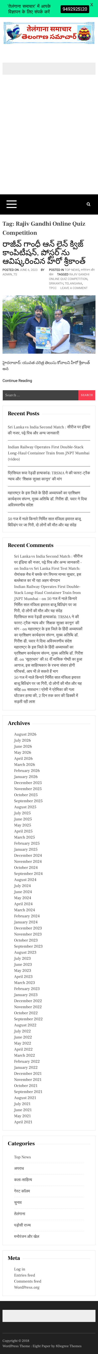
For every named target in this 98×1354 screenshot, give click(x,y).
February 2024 (27, 916)
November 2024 (28, 861)
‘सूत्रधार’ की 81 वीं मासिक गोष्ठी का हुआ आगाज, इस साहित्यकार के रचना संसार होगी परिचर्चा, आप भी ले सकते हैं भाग (48, 665)
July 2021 (22, 1104)
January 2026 (26, 776)
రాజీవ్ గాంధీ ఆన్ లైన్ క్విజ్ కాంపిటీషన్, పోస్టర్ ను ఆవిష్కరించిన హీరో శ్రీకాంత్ (44, 253)
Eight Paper (42, 1346)
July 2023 (22, 958)
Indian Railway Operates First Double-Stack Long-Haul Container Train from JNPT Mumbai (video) (48, 453)
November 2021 (27, 1079)
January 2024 (26, 922)
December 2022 (28, 1001)
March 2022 (24, 1055)
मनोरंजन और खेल (26, 1236)
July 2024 (22, 886)
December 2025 (28, 783)
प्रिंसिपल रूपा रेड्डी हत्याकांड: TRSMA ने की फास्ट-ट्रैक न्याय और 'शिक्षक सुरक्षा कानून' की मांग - (46, 623)
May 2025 (22, 825)
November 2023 (28, 934)
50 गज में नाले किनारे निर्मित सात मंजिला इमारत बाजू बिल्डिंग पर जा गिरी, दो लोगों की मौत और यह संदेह (45, 605)
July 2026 (22, 740)
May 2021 (22, 1116)
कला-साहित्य (23, 1180)
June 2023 (23, 964)
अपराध (19, 1168)
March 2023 (24, 982)
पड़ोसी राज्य (22, 1225)
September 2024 (28, 873)
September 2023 (28, 946)
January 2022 (26, 1067)
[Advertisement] (49, 143)
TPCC (53, 288)
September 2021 (28, 1092)
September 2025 (28, 801)
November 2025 (28, 789)
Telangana (73, 283)
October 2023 (26, 940)
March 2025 (24, 837)
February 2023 (27, 989)
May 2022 (22, 1043)
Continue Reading (17, 380)
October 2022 (26, 1013)
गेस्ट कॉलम (22, 1191)
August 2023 (25, 952)
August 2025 (25, 807)
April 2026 (23, 758)
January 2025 (25, 849)
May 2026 (22, 752)
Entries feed (24, 1275)
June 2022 (23, 1037)
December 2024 (28, 855)
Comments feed (27, 1281)
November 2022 (28, 1007)
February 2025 (27, 843)
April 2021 (23, 1122)
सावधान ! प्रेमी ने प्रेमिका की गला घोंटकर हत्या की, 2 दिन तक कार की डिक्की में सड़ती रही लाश (46, 696)
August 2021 (25, 1098)
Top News (72, 270)
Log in (19, 1269)
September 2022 (28, 1019)
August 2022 (25, 1025)
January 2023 (26, 995)
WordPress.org (26, 1287)
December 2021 (28, 1073)
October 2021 (25, 1085)
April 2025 (23, 831)
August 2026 (25, 734)
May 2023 (22, 970)
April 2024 (23, 904)
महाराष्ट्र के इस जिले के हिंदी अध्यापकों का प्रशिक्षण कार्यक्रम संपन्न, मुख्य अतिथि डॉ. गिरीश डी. (48, 653)
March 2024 (24, 910)
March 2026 (24, 764)
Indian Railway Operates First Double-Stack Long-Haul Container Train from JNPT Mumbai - (47, 593)
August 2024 (25, 879)
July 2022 (22, 1031)
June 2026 (23, 746)
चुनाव (18, 1202)
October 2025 (26, 795)
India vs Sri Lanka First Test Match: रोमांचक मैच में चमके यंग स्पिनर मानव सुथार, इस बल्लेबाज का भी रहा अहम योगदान (47, 574)
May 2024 (22, 898)
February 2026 (27, 770)
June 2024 (23, 892)
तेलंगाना (19, 1214)
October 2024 (26, 867)
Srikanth (56, 283)
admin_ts (10, 274)
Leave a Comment (73, 288)
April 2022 (23, 1049)
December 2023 (28, 928)
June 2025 (23, 819)
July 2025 (22, 813)
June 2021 (23, 1110)
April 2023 (23, 976)
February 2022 (27, 1061)
